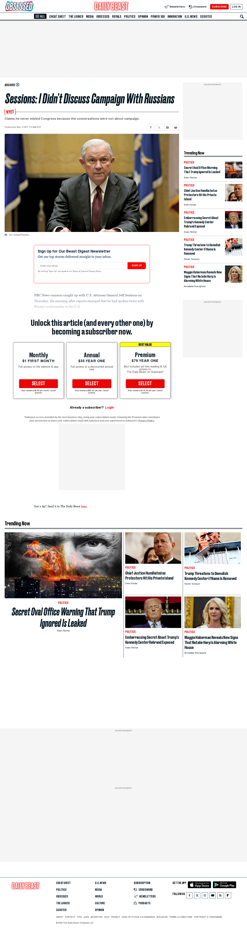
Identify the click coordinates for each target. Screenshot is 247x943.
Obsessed (102, 16)
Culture (100, 903)
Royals (116, 16)
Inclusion (161, 917)
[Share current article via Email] (167, 127)
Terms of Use (79, 271)
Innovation (174, 16)
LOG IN (236, 6)
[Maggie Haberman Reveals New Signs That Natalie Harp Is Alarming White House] (233, 281)
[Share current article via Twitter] (159, 127)
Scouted (206, 16)
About (59, 917)
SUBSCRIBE (219, 6)
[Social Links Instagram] (205, 896)
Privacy (115, 917)
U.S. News (191, 16)
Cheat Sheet (57, 16)
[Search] (242, 17)
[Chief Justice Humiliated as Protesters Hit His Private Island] (233, 200)
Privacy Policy (95, 271)
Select (38, 383)
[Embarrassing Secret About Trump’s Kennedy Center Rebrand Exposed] (233, 227)
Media (90, 16)
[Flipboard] (228, 896)
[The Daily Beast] (111, 7)
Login (109, 407)
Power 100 (158, 16)
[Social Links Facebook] (189, 896)
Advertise (97, 917)
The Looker (76, 16)
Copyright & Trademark (208, 917)
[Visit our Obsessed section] (32, 7)
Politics (129, 16)
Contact (70, 917)
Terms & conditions (180, 917)
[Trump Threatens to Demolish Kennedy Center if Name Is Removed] (233, 254)
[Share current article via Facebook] (150, 127)
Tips (79, 917)
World (99, 896)
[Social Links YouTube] (213, 896)
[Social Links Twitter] (197, 896)
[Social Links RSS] (220, 896)
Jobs (86, 917)
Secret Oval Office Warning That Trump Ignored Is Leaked (63, 617)
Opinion (143, 16)
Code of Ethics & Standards (138, 917)
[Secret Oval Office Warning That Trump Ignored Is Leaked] (233, 177)
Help (107, 917)
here (84, 506)
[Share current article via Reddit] (175, 127)
